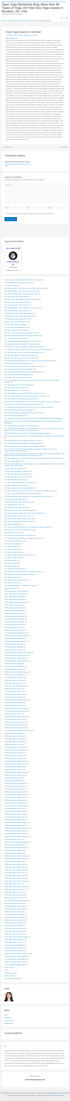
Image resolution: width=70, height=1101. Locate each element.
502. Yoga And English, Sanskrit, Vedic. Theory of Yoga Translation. (24, 513)
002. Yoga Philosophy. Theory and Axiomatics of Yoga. (20, 291)
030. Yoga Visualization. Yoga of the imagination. (18, 369)
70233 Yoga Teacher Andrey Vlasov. (15, 962)
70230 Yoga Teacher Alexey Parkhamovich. (17, 953)
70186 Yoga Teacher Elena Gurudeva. (15, 831)
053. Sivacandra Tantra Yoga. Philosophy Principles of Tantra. (22, 440)
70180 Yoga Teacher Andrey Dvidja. (14, 814)
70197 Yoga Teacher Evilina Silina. (14, 861)
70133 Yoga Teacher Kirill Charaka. (14, 680)
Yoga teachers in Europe (11, 978)
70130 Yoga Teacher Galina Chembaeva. (16, 672)
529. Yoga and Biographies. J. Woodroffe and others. (19, 585)
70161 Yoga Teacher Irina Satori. (13, 758)
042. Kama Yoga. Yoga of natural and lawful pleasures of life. (22, 404)
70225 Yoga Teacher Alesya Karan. (14, 939)
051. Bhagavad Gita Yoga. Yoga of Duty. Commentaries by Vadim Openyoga (26, 433)
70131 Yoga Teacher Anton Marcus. (14, 675)
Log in (6, 1015)
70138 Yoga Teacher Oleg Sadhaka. (14, 694)
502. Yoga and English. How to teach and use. (17, 516)
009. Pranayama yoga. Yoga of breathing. (16, 310)
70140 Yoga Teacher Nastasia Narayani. (16, 700)
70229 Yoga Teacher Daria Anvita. (14, 950)
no (5, 970)
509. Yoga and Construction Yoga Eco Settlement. (19, 535)
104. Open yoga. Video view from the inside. (17, 477)
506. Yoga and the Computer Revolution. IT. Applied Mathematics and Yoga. (26, 527)
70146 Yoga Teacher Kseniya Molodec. (15, 716)
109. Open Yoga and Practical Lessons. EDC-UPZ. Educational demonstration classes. (29, 491)
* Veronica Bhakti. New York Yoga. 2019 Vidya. (18, 282)
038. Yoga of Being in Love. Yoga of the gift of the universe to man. (24, 393)
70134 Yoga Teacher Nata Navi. (13, 683)
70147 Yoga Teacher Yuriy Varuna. (14, 719)
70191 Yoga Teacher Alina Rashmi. (14, 845)
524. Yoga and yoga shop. (12, 577)
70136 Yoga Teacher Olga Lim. (13, 688)
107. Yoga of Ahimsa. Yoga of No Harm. (15, 485)
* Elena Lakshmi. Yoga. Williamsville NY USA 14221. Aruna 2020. (23, 280)
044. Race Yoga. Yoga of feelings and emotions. (18, 410)
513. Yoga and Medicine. (11, 546)
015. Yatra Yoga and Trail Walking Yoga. (15, 327)
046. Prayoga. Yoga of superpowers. (15, 415)
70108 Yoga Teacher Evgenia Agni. (14, 610)
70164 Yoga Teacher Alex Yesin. (13, 769)
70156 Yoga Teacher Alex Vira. (13, 744)
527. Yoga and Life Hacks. (11, 582)
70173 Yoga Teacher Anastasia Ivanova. (16, 794)
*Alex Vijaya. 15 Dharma (11, 285)
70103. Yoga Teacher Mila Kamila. (14, 596)
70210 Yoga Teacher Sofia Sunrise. (14, 898)
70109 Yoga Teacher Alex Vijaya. (14, 613)
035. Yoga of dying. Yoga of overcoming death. (18, 385)
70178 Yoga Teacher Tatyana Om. (14, 808)
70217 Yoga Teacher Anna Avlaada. (14, 917)
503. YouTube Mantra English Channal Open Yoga (18, 518)
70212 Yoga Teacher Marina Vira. (14, 903)
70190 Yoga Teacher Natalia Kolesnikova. (16, 842)
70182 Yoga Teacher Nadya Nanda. (14, 819)
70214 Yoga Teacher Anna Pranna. (14, 909)
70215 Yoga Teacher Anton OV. (13, 911)
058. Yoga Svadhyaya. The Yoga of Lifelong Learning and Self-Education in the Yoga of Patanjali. (32, 458)
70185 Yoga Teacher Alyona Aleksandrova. (16, 828)
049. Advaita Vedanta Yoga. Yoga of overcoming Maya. (20, 425)
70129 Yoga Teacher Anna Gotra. (14, 669)
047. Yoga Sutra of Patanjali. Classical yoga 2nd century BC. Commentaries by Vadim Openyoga (32, 418)
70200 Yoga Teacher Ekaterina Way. (15, 870)
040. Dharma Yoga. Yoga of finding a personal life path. (20, 399)
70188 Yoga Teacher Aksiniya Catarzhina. (16, 836)
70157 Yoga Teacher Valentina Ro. (14, 747)
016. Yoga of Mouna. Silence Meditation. (16, 330)
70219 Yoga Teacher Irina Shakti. (14, 923)
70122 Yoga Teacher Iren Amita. (13, 649)
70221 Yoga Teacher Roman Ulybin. (14, 928)
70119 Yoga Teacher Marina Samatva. (15, 641)
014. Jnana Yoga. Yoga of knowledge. (15, 324)
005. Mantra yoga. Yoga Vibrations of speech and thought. (21, 299)
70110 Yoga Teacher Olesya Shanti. (14, 616)
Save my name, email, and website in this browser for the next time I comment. (30, 213)
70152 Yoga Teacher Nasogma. (13, 733)
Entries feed (7, 1017)
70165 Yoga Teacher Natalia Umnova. (15, 772)
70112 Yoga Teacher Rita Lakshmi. (14, 622)
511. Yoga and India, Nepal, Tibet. (14, 541)
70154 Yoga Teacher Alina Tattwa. (14, 739)
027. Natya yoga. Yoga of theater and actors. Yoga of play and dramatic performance (29, 360)
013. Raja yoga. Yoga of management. (15, 321)
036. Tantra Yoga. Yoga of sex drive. (15, 387)
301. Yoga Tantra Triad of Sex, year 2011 (16, 507)
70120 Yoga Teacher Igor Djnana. (14, 644)
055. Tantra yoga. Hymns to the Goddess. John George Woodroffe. (24, 446)
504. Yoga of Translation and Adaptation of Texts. (18, 521)
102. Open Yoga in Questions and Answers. (16, 471)
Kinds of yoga (8, 967)
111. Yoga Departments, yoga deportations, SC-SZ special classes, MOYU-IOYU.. (27, 496)
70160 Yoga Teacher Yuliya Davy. (14, 755)
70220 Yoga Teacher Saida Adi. (13, 925)
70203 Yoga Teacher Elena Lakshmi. (15, 878)
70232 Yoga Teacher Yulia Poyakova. (15, 959)
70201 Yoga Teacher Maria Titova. (14, 872)
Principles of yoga (9, 973)
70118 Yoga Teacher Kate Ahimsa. (14, 638)
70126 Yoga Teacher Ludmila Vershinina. (16, 661)
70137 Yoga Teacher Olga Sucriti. (14, 691)
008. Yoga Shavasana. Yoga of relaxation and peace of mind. (22, 308)
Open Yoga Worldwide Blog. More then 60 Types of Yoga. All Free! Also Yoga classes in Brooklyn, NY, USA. (32, 8)
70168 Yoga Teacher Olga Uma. (13, 780)
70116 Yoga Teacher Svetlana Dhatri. (15, 633)
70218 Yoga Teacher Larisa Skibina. (14, 920)
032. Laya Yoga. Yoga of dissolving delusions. (17, 374)
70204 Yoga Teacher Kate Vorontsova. (15, 881)
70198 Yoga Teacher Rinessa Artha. (14, 864)
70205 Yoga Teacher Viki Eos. (13, 884)
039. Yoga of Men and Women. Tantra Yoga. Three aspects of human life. (26, 396)
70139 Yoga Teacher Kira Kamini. (14, 697)
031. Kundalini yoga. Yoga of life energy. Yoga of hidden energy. (23, 372)
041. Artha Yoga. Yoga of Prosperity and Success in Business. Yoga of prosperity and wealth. (31, 401)
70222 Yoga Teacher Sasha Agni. (14, 931)
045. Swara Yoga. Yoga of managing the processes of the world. (23, 413)
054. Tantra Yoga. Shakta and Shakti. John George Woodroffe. (22, 443)
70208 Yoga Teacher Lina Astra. (13, 892)
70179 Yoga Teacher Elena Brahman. (15, 811)
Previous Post (7, 147)
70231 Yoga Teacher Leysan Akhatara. (15, 956)
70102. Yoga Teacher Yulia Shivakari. (15, 594)
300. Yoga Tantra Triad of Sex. (13, 504)
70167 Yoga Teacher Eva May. (13, 778)
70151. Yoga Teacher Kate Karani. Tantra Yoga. (18, 730)
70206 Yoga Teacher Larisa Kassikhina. (16, 886)
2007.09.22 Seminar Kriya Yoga (17, 162)
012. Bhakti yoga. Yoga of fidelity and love (16, 319)
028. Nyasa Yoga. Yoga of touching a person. (17, 363)
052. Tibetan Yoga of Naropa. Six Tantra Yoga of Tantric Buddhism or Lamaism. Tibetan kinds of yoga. (34, 436)
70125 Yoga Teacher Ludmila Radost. (15, 658)
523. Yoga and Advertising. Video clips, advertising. (19, 574)
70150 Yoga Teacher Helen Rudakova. (15, 727)
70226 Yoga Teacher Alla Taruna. (14, 942)
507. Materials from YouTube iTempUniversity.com (19, 530)
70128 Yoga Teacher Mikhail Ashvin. (14, 666)
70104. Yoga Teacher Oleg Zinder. (14, 599)
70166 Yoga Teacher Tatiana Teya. (14, 775)
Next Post (64, 147)
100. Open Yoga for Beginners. (13, 461)
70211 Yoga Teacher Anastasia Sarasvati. (16, 900)
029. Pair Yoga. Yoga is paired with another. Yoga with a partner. (23, 366)
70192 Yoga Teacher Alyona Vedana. (15, 847)
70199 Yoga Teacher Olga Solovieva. (15, 867)
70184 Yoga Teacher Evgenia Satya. (15, 825)
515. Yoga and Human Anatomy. (13, 552)
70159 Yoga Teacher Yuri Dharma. (14, 753)
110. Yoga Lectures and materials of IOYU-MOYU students (21, 493)
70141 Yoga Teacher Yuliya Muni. (14, 702)
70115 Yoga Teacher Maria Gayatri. (14, 630)
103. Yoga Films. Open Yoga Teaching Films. (17, 474)
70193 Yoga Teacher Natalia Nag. (14, 850)
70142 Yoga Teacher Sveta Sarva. (14, 705)
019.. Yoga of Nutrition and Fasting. (14, 338)
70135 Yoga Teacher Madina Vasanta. (15, 686)
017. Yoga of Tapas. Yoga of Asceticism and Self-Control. (21, 333)
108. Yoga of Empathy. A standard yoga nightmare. (19, 488)
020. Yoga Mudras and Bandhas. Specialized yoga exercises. (22, 341)
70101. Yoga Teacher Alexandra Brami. (15, 591)
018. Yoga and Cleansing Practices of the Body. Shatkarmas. (22, 335)
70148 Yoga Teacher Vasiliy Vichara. (15, 722)
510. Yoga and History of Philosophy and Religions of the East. (22, 538)
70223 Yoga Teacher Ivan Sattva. (14, 934)
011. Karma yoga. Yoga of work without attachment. (19, 316)
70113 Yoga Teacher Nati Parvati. (14, 624)
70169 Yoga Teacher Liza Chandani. (15, 783)
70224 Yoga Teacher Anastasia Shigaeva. (16, 937)
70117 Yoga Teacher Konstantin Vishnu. (15, 635)
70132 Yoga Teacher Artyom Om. (14, 677)
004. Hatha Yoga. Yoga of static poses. (15, 296)
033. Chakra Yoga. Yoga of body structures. (17, 377)
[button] (62, 18)
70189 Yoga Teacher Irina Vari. (13, 839)
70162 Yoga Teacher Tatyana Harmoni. (15, 764)
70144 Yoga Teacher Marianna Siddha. (15, 711)
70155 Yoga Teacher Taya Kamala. (14, 741)
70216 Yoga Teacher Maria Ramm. (14, 914)
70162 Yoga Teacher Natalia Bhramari (15, 761)
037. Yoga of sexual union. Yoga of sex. (15, 390)
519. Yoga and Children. (11, 563)
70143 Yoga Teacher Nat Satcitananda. (16, 708)
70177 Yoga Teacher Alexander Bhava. (15, 806)
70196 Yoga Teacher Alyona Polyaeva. (15, 858)
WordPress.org (8, 1023)
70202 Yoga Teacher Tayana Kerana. (15, 875)
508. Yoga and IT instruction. (12, 532)
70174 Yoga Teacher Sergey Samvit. (15, 797)
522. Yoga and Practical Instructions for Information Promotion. (22, 571)
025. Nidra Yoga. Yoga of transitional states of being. (19, 355)
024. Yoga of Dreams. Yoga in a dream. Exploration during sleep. (23, 352)
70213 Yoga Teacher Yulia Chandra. (14, 906)
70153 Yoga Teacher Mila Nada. (13, 736)
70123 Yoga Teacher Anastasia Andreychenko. (18, 652)
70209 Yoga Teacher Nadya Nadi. (14, 895)
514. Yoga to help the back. (12, 549)
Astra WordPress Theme (56, 1095)
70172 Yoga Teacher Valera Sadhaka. (15, 792)
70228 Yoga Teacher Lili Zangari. (14, 948)
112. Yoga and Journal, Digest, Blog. (14, 499)
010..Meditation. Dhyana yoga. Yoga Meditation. (18, 313)
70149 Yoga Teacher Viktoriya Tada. (15, 725)
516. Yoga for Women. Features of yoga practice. (18, 555)
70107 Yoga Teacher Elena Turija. (14, 608)
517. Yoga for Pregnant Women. (13, 557)
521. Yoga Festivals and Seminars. (14, 569)
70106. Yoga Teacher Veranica (13, 605)
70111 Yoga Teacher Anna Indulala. (14, 619)
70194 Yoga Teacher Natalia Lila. (14, 853)
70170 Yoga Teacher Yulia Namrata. (14, 786)
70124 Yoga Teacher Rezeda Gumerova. (16, 655)
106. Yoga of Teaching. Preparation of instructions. (19, 482)
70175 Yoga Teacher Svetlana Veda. (15, 800)
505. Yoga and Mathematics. (12, 524)
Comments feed (9, 1020)
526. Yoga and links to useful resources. (16, 580)
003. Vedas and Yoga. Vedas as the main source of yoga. (21, 294)
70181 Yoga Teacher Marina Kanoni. (14, 817)
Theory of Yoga (8, 976)
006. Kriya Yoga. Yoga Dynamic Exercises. (25, 35)
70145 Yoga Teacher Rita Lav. (13, 713)
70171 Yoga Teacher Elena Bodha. (14, 789)
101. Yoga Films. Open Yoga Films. (14, 468)
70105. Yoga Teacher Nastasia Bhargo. (15, 602)
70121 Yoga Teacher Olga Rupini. (13, 647)
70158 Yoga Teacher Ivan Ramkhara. (15, 750)
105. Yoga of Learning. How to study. (15, 479)
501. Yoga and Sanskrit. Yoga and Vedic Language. (19, 510)
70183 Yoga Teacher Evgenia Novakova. (16, 822)
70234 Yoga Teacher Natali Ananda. (15, 964)
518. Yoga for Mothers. (11, 560)
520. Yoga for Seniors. (10, 566)
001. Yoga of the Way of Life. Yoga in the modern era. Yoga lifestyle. (24, 288)
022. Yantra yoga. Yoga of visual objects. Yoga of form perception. (23, 346)
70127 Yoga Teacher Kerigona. (13, 663)
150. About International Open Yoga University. (18, 502)
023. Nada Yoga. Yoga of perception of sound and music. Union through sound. (27, 349)
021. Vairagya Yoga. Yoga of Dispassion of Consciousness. (21, 344)
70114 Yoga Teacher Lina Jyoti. (13, 627)
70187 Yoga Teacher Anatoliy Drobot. (15, 833)
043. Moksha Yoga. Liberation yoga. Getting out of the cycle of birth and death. (27, 407)
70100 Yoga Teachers (10, 588)
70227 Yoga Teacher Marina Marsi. (14, 945)
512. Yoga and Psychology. (12, 544)
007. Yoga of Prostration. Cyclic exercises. (16, 305)
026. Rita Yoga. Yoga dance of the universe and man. (20, 358)
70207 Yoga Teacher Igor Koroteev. (14, 889)
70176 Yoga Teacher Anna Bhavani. (14, 803)
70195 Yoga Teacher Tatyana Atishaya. (15, 856)
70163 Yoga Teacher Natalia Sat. (14, 766)
